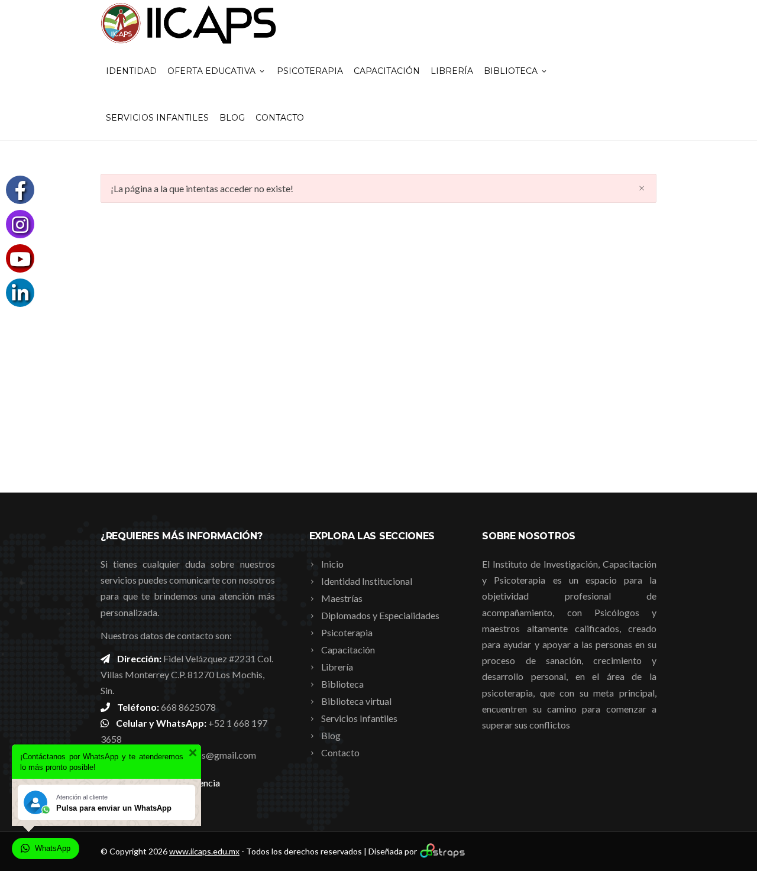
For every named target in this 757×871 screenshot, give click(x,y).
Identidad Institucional (366, 581)
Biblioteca (511, 71)
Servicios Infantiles (157, 117)
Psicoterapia (310, 71)
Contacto (279, 117)
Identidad (131, 71)
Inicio (332, 563)
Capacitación (387, 71)
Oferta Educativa (211, 71)
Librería (452, 71)
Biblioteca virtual (356, 701)
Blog (232, 117)
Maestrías (342, 598)
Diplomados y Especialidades (380, 615)
